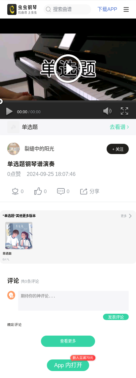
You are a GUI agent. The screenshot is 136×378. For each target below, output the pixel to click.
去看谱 (117, 127)
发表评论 (116, 317)
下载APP (107, 9)
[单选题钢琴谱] (18, 235)
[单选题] (13, 127)
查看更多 (68, 341)
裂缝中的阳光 (39, 148)
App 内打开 (68, 365)
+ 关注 (117, 149)
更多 (124, 216)
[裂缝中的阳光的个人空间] (13, 148)
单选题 (30, 127)
